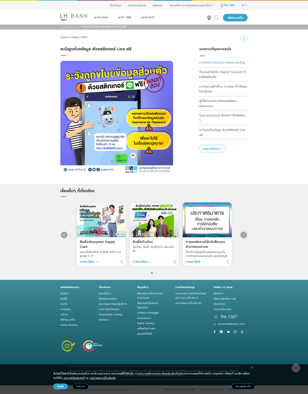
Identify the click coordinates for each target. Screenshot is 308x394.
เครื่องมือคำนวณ (146, 328)
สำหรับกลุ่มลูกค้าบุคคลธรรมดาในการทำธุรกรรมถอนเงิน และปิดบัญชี (206, 254)
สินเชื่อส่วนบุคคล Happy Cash (97, 244)
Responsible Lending (110, 314)
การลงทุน (65, 309)
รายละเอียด (88, 262)
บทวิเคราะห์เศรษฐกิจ (148, 312)
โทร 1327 (229, 5)
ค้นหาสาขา (220, 303)
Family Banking (69, 324)
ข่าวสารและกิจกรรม (109, 309)
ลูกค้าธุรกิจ (148, 17)
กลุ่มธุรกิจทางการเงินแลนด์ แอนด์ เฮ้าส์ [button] (190, 5)
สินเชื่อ (63, 298)
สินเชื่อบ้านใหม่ (143, 241)
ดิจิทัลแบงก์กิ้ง (235, 18)
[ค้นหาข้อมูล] (219, 18)
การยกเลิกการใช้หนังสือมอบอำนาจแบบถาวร (205, 244)
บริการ (64, 314)
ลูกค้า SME (125, 17)
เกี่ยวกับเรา (116, 5)
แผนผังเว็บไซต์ (144, 333)
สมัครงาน (104, 319)
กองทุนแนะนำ (144, 318)
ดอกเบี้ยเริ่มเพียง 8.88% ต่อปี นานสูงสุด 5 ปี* (100, 254)
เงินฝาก (64, 293)
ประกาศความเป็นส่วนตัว (188, 303)
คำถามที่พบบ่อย (222, 309)
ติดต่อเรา (158, 5)
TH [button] (243, 5)
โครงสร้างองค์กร (108, 298)
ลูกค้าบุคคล (101, 17)
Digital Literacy (69, 26)
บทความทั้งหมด (211, 148)
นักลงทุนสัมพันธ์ (137, 5)
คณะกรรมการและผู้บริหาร (113, 303)
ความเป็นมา (105, 293)
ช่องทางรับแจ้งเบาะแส (225, 298)
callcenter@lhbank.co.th (231, 323)
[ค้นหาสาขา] (211, 18)
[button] (152, 273)
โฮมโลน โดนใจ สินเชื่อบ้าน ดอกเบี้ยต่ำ (153, 249)
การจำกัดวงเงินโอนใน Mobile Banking (222, 62)
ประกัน (63, 303)
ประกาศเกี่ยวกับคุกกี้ (74, 378)
